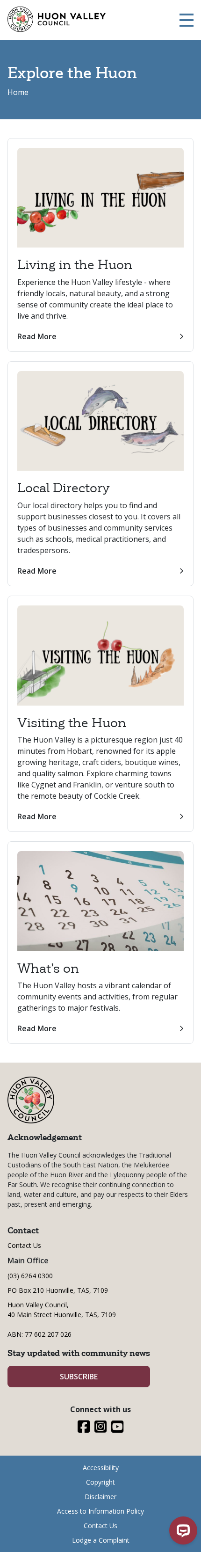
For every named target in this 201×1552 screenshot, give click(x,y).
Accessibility (101, 1467)
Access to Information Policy (100, 1511)
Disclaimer (100, 1496)
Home (18, 92)
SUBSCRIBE (79, 1376)
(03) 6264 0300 (30, 1275)
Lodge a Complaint (100, 1540)
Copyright (100, 1482)
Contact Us (24, 1245)
